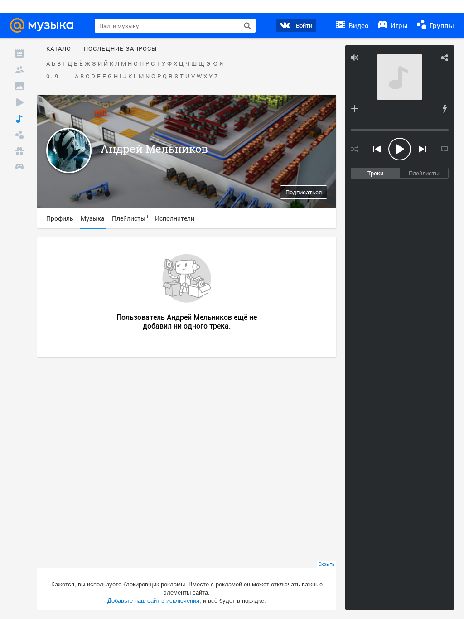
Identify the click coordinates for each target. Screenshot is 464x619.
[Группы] (19, 135)
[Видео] (19, 102)
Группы (441, 25)
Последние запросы (120, 49)
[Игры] (19, 168)
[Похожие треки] (444, 109)
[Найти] (247, 26)
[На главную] (44, 25)
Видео (358, 25)
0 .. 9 (52, 76)
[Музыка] (19, 119)
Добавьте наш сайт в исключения (153, 600)
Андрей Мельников (154, 148)
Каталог (60, 49)
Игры (398, 25)
